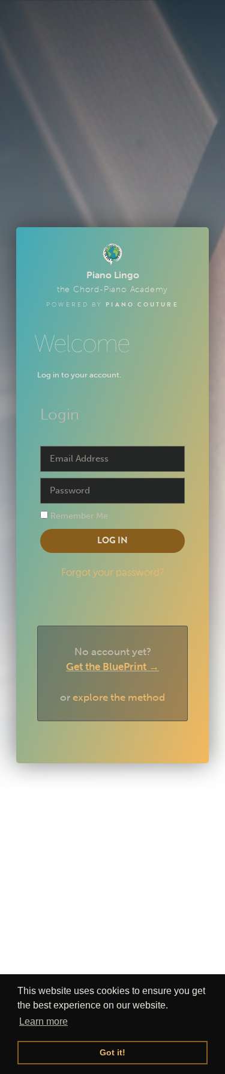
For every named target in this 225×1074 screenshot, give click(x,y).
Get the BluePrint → (112, 667)
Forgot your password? (112, 572)
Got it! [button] (112, 1052)
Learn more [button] (43, 1021)
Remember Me (78, 515)
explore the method (119, 697)
